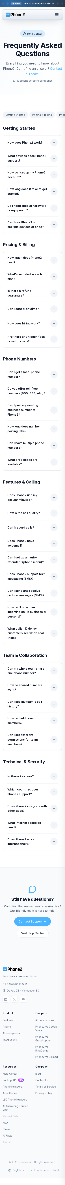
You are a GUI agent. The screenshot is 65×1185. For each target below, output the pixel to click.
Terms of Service (45, 1086)
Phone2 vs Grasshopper (43, 1038)
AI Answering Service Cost (15, 1107)
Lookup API (13, 1080)
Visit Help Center (32, 933)
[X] (14, 999)
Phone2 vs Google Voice (46, 1028)
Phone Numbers (12, 1086)
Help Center (10, 1073)
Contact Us (41, 1080)
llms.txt (7, 1142)
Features (8, 1020)
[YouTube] (23, 999)
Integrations (10, 1039)
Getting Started (15, 114)
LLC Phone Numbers (15, 1099)
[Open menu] (56, 14)
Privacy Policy (43, 1093)
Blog (38, 1073)
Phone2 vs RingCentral (42, 1048)
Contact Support (30, 921)
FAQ (5, 1122)
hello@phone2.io (17, 983)
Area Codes (10, 1093)
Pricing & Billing (42, 114)
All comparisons (44, 1020)
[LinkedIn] (6, 999)
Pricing (7, 1026)
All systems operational (46, 1170)
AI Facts (7, 1135)
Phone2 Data (10, 1116)
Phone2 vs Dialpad (46, 1056)
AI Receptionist (12, 1033)
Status (6, 1129)
